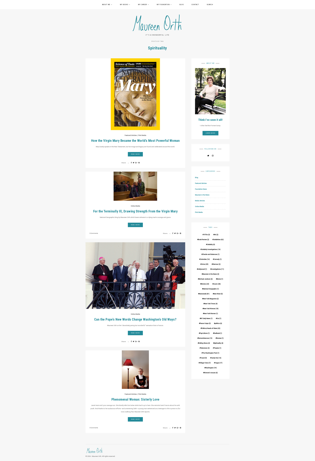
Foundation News (201, 189)
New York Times (210, 304)
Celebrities (218, 239)
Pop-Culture (205, 333)
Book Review (203, 239)
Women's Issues (211, 373)
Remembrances (205, 338)
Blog (182, 4)
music (217, 284)
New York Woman (210, 308)
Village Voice (205, 363)
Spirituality (218, 343)
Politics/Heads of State (210, 328)
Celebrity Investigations (210, 249)
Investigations (217, 269)
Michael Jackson (206, 279)
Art (216, 234)
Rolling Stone (204, 343)
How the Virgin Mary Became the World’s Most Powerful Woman (135, 141)
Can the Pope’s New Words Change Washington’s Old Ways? (135, 319)
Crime (204, 264)
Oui (219, 318)
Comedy (218, 259)
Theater (217, 348)
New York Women (211, 313)
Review (220, 338)
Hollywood (202, 269)
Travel (203, 358)
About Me (106, 4)
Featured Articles (131, 135)
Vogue (218, 363)
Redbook (218, 333)
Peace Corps (205, 323)
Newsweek (204, 294)
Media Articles (200, 201)
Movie (220, 279)
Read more (135, 154)
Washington (211, 368)
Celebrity (211, 244)
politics (218, 323)
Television (205, 348)
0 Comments (94, 233)
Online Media (135, 206)
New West (218, 294)
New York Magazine (211, 299)
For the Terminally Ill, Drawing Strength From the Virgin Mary (135, 211)
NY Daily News (207, 318)
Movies (205, 284)
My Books (124, 4)
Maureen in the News (202, 195)
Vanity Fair (216, 358)
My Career (142, 4)
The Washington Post (210, 353)
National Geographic (211, 289)
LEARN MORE (210, 133)
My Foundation (163, 4)
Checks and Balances (211, 254)
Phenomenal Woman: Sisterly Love (135, 399)
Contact (195, 4)
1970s (206, 234)
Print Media (142, 135)
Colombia (205, 259)
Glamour (216, 264)
